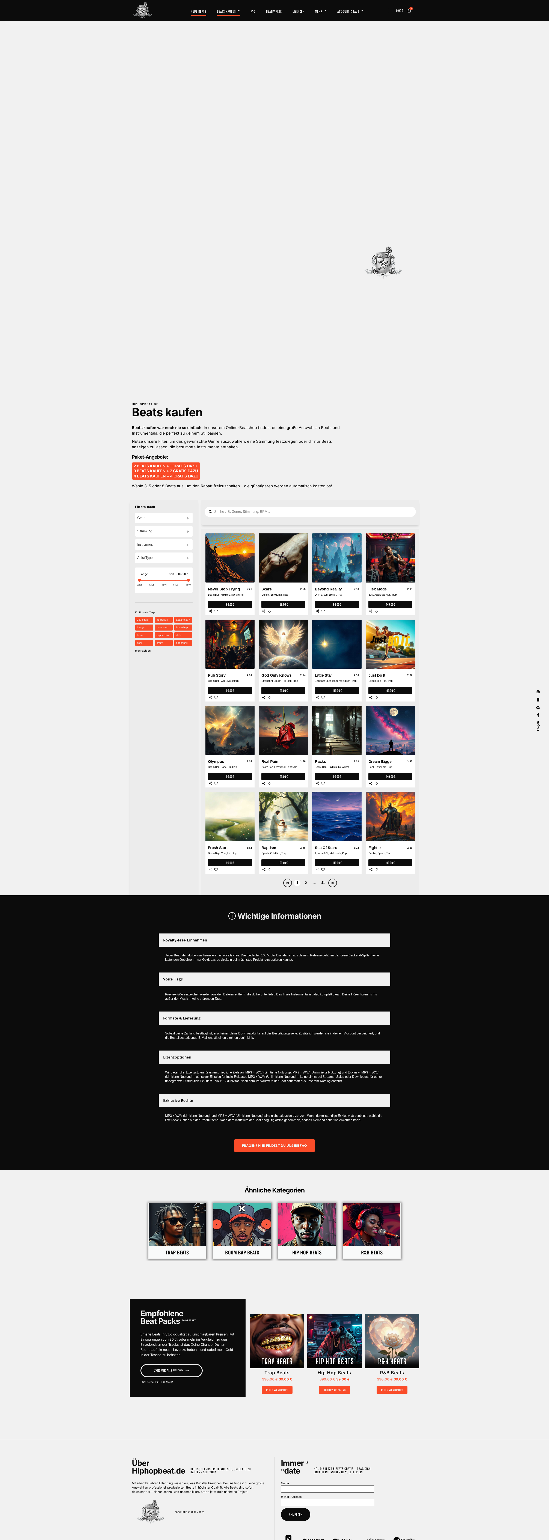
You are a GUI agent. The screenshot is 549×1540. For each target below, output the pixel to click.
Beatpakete (274, 11)
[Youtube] (538, 699)
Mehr (318, 11)
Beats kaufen (226, 11)
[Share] (210, 611)
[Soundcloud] (538, 715)
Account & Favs (348, 11)
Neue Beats (198, 11)
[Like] (216, 611)
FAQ (253, 11)
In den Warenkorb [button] (277, 1390)
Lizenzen (298, 11)
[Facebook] (538, 707)
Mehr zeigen (143, 650)
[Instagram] (538, 691)
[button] (264, 1343)
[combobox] (164, 518)
